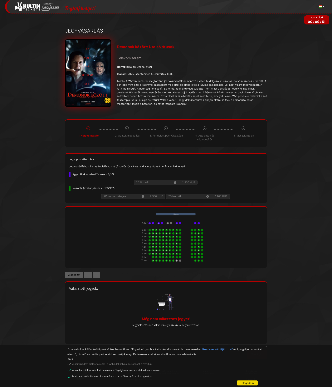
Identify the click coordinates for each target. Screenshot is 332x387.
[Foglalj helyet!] (37, 7)
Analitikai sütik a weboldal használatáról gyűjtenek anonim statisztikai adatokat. (116, 370)
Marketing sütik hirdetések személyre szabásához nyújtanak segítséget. (112, 376)
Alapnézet (74, 274)
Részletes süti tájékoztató (217, 349)
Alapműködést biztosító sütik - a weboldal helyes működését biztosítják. (112, 364)
